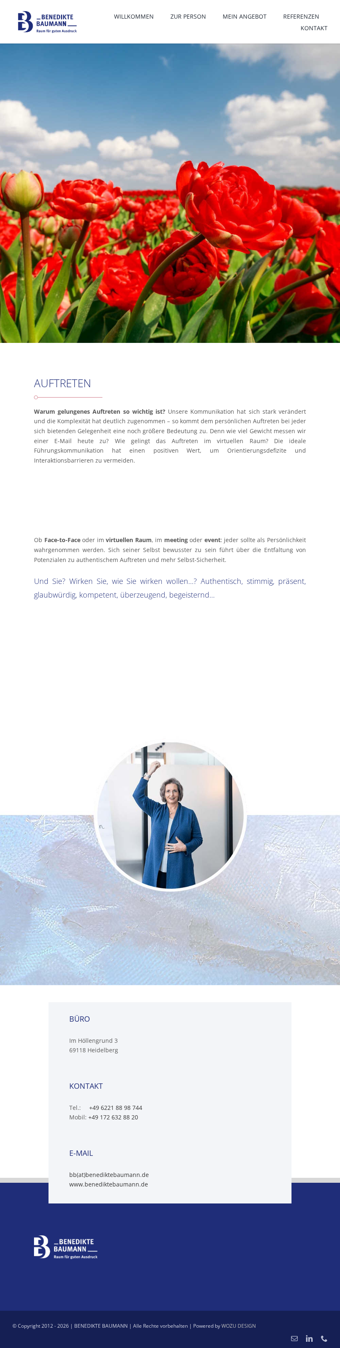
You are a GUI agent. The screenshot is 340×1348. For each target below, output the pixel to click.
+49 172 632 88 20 (113, 1117)
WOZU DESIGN (238, 1325)
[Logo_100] (47, 11)
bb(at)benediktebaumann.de (109, 1175)
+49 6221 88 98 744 (114, 1108)
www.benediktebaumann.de (108, 1184)
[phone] (324, 1338)
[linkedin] (309, 1338)
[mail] (294, 1338)
